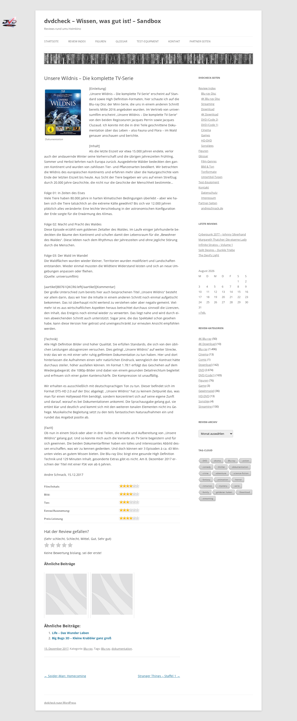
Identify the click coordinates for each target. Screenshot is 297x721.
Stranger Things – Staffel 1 (159, 676)
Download (207, 109)
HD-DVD (206, 140)
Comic (203, 359)
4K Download (209, 114)
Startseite (51, 41)
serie (237, 485)
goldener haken (224, 492)
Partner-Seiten (200, 41)
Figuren (100, 41)
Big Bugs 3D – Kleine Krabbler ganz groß (81, 638)
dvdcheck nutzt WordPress (60, 702)
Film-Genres (209, 161)
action (245, 460)
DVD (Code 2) (209, 120)
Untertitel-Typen (211, 177)
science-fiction (241, 473)
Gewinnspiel (206, 391)
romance (207, 485)
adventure (221, 473)
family (206, 492)
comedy (207, 466)
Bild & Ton (207, 166)
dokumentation (122, 649)
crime (206, 473)
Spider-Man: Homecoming (65, 676)
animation (222, 479)
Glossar (121, 41)
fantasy (206, 479)
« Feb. (202, 313)
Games (205, 135)
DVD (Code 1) (209, 125)
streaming (208, 498)
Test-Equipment (148, 41)
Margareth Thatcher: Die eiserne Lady (223, 239)
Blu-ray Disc (208, 93)
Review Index (77, 41)
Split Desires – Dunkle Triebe (217, 250)
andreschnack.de (212, 208)
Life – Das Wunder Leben (70, 633)
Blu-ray (88, 649)
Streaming (207, 104)
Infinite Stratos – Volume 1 (216, 245)
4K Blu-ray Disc (210, 99)
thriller (221, 466)
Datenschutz (209, 193)
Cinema (206, 130)
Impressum (208, 198)
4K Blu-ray (205, 339)
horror (238, 479)
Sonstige (204, 401)
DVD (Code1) (207, 375)
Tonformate (209, 172)
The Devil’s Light (209, 255)
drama (217, 460)
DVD (201, 370)
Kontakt (174, 41)
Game (202, 386)
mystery (223, 485)
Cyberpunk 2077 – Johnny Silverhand (222, 234)
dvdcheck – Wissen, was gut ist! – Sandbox (102, 21)
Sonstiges (207, 146)
